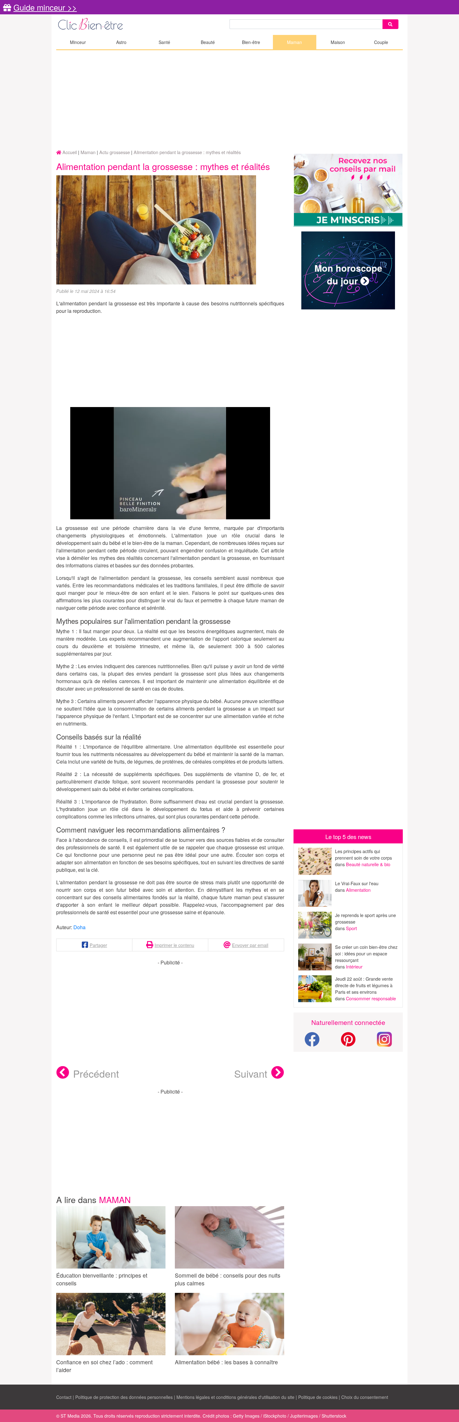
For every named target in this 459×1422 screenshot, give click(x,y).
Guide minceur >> (45, 7)
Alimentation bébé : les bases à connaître (226, 1362)
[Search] (390, 24)
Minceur (78, 42)
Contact (64, 1397)
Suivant (250, 1073)
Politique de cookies (318, 1397)
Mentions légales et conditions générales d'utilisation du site (235, 1397)
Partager (98, 945)
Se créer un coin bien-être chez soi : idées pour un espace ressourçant (366, 953)
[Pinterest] (348, 1042)
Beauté (208, 42)
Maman (294, 42)
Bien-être (251, 42)
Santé (164, 42)
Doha (79, 927)
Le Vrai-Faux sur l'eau (356, 883)
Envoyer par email (250, 945)
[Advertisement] (229, 100)
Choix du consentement (364, 1397)
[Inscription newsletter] (348, 190)
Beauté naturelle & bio (368, 864)
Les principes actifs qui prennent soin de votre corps (363, 854)
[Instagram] (384, 1038)
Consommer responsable (371, 998)
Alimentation (358, 889)
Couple (381, 42)
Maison (338, 42)
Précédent (96, 1073)
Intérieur (354, 966)
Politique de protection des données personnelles (124, 1397)
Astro (121, 42)
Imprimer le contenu (174, 945)
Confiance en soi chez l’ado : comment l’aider (104, 1366)
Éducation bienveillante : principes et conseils (101, 1279)
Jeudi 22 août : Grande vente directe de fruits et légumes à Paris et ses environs (364, 985)
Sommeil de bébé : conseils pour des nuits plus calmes (227, 1279)
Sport (351, 928)
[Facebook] (311, 1042)
